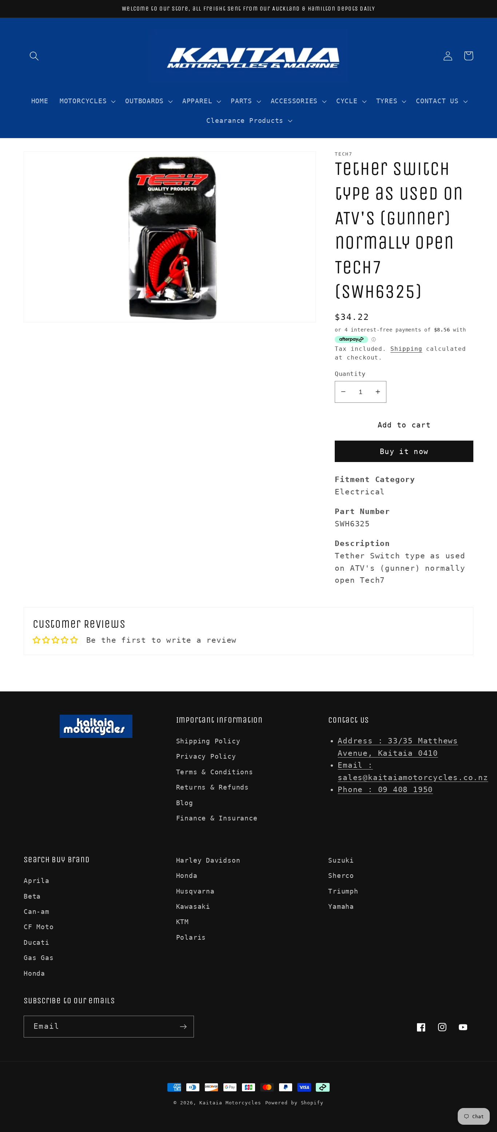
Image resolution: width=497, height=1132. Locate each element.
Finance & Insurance (217, 818)
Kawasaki (193, 906)
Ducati (36, 942)
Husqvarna (195, 891)
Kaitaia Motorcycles (230, 1102)
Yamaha (341, 906)
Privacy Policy (206, 756)
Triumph (343, 891)
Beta (32, 896)
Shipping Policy (208, 741)
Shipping (406, 349)
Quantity (350, 373)
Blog (184, 803)
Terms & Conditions (214, 772)
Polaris (191, 937)
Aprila (36, 880)
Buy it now (404, 451)
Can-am (36, 911)
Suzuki (341, 860)
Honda (34, 973)
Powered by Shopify (294, 1102)
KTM (182, 922)
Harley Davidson (208, 860)
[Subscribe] (183, 1027)
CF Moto (38, 927)
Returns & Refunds (212, 787)
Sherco (341, 875)
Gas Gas (38, 958)
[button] (34, 55)
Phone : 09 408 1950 (385, 789)
